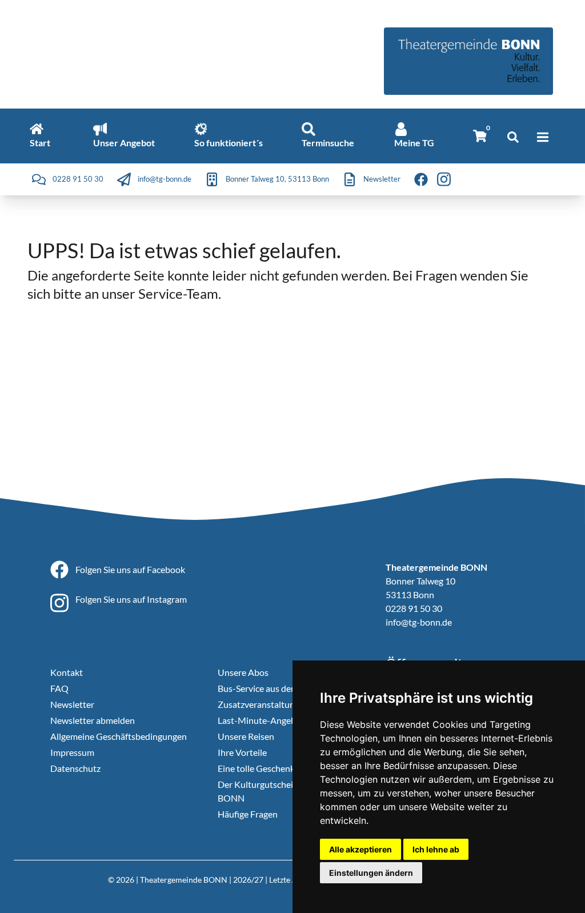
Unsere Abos (243, 672)
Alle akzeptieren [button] (360, 849)
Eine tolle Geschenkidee (264, 768)
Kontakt (66, 672)
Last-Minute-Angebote (263, 720)
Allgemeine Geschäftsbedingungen (118, 736)
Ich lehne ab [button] (435, 849)
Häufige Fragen (248, 813)
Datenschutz (75, 768)
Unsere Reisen (246, 736)
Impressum (72, 752)
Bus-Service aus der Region (270, 688)
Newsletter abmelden (92, 720)
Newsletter (72, 704)
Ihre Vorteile (242, 752)
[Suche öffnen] (513, 137)
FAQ (59, 688)
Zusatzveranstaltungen (263, 704)
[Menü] (543, 137)
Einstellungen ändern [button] (371, 873)
